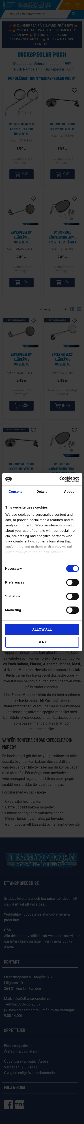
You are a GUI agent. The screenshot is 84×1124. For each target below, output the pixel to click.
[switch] (72, 582)
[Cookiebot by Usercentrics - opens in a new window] (60, 479)
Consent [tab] (15, 491)
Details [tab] (42, 491)
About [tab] (69, 491)
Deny (42, 642)
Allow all (42, 629)
